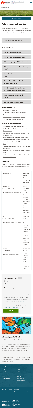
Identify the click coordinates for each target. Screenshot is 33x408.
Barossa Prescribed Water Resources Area (15, 137)
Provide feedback (6, 378)
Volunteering (19, 382)
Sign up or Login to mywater (13, 40)
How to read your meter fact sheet (13, 119)
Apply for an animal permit (22, 374)
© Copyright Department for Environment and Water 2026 (15, 396)
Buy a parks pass (20, 378)
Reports (3, 369)
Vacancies (4, 374)
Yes (7, 281)
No (7, 283)
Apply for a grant (20, 369)
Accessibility (16, 389)
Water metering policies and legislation (14, 117)
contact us (22, 301)
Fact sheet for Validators (10, 110)
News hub (4, 372)
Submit (11, 310)
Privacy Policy (7, 307)
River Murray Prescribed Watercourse (13, 126)
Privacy (10, 389)
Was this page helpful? (10, 278)
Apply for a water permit (22, 372)
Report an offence (20, 380)
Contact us (4, 376)
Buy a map (18, 376)
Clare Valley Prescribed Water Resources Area (16, 139)
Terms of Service (16, 307)
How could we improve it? (11, 288)
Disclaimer (4, 389)
